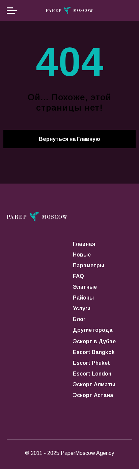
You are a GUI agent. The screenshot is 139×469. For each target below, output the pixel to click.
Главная (84, 244)
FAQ (78, 276)
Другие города (93, 330)
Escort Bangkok (94, 352)
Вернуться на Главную (69, 139)
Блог (79, 319)
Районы (83, 298)
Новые (82, 255)
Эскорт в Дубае (94, 341)
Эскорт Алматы (94, 384)
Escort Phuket (91, 363)
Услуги (81, 308)
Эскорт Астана (93, 395)
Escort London (92, 374)
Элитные (85, 287)
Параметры (88, 265)
